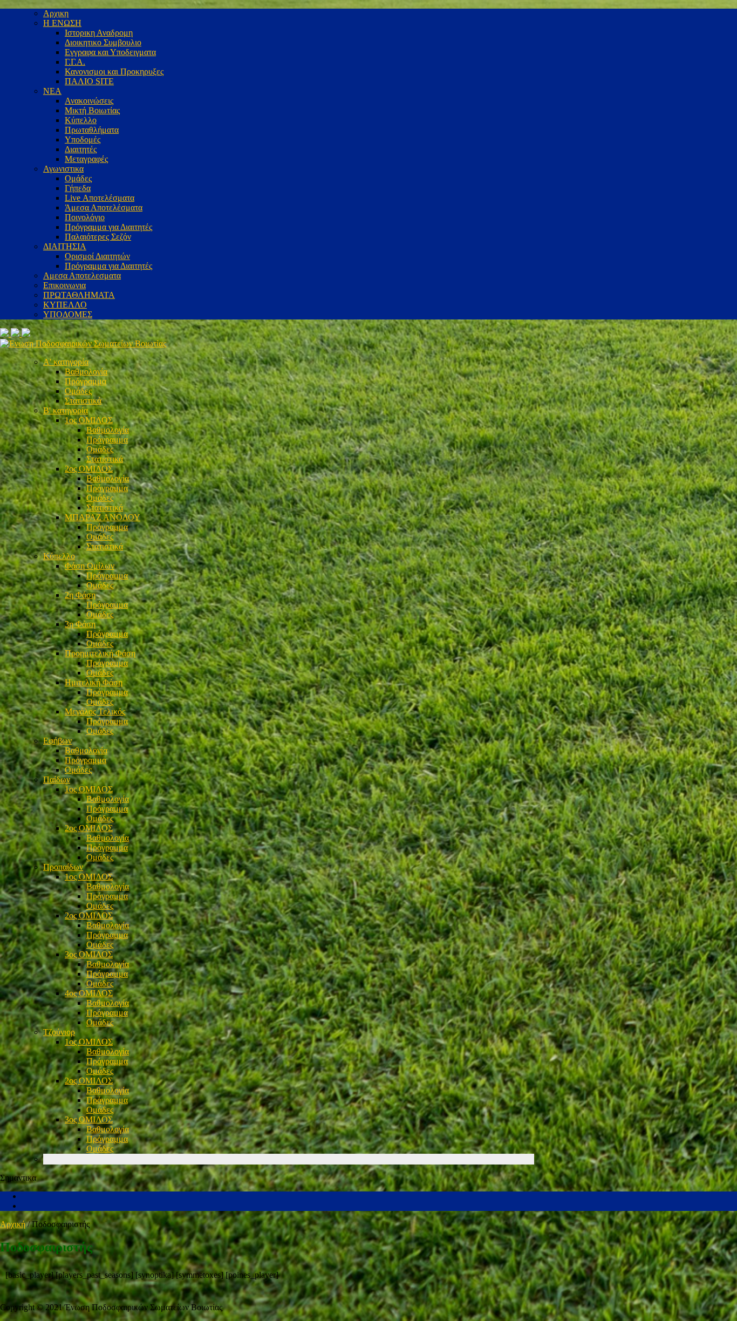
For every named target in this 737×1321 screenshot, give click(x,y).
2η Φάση (80, 595)
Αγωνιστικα (63, 168)
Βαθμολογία (86, 371)
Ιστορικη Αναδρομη (99, 32)
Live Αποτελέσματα (99, 197)
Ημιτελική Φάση (93, 682)
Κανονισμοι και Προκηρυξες (114, 71)
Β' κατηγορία (65, 410)
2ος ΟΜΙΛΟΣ (89, 468)
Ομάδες (78, 178)
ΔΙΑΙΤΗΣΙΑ (64, 246)
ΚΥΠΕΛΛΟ (65, 304)
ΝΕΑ (52, 91)
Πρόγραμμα (85, 381)
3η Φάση (80, 624)
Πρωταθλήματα (92, 129)
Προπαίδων (63, 866)
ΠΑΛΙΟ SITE (89, 81)
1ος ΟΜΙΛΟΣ (89, 420)
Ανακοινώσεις (89, 100)
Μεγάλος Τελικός (95, 711)
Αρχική (12, 1224)
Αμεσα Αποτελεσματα (82, 275)
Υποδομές (82, 139)
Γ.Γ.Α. (75, 61)
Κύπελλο (81, 120)
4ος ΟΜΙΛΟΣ (89, 993)
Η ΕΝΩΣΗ (62, 23)
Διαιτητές (81, 149)
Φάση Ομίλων (89, 565)
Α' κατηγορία (65, 361)
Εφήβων (57, 740)
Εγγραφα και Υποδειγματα (110, 52)
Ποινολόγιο (85, 217)
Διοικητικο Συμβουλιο (103, 42)
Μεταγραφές (86, 159)
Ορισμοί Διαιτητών (97, 256)
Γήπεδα (78, 188)
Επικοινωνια (64, 285)
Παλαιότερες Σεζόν (98, 236)
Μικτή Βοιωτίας (92, 110)
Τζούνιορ (59, 1032)
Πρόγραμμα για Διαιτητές (108, 226)
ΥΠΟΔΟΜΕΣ (67, 314)
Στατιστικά (83, 400)
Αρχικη (56, 13)
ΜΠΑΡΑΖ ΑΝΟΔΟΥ (102, 517)
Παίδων (56, 779)
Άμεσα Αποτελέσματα (103, 207)
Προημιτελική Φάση (100, 653)
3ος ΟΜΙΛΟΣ (89, 954)
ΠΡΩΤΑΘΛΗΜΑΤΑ (79, 294)
